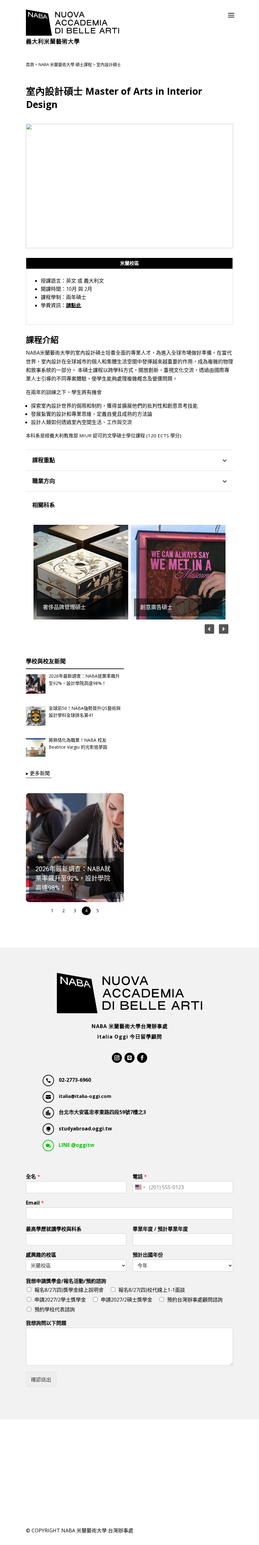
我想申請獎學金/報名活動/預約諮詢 (66, 1281)
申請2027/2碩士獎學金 (126, 1299)
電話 (140, 1176)
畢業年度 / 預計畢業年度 (160, 1229)
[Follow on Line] (129, 1058)
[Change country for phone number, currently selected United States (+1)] (140, 1187)
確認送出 (41, 1379)
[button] (178, 572)
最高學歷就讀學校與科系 (53, 1229)
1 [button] (52, 910)
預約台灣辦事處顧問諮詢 (195, 1299)
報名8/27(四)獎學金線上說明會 (69, 1289)
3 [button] (75, 910)
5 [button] (97, 910)
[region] (129, 572)
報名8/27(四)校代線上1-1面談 (151, 1289)
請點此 (73, 305)
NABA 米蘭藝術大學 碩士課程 (65, 64)
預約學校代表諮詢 (54, 1309)
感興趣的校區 (41, 1255)
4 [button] (86, 910)
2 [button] (63, 910)
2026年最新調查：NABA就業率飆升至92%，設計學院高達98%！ (84, 679)
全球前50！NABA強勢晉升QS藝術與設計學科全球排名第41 (85, 711)
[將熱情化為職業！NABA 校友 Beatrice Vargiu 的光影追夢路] (35, 749)
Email (35, 1203)
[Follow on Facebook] (142, 1058)
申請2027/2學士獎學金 (60, 1299)
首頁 (30, 64)
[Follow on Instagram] (117, 1058)
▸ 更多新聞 (38, 773)
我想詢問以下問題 (46, 1323)
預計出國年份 (148, 1255)
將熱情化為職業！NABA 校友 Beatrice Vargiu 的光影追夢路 (78, 743)
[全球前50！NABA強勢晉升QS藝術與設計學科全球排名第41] (35, 717)
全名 (33, 1176)
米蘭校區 (129, 263)
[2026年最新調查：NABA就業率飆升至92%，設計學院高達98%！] (35, 685)
